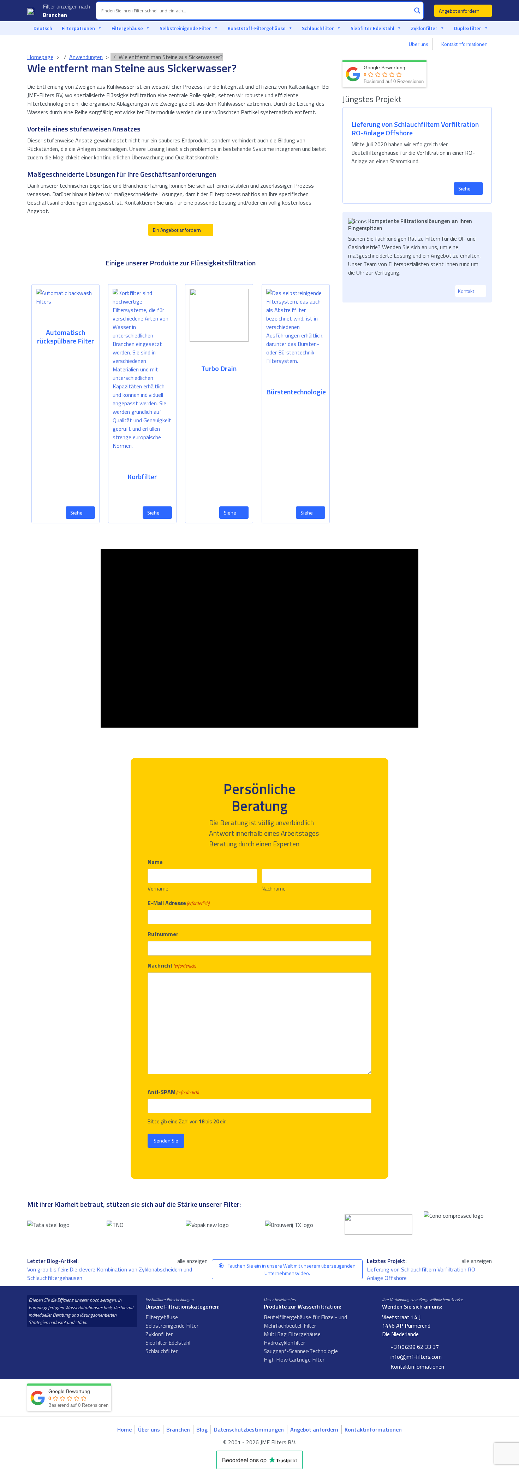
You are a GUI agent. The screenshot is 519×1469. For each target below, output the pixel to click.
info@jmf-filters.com (415, 1356)
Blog (202, 1429)
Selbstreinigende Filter (185, 28)
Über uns (418, 44)
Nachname (274, 889)
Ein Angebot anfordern (177, 230)
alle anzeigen (192, 1261)
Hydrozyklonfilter (284, 1342)
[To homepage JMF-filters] (30, 10)
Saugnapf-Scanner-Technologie (301, 1351)
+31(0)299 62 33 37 (414, 1346)
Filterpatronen (78, 28)
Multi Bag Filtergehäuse (292, 1334)
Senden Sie (166, 1140)
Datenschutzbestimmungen (249, 1429)
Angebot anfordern (460, 10)
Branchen (55, 15)
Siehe (77, 512)
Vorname (158, 889)
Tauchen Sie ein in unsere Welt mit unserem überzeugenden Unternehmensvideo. (291, 1269)
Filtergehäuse (127, 28)
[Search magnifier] (417, 11)
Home (124, 1429)
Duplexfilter (467, 28)
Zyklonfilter (424, 28)
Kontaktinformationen (464, 44)
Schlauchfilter (318, 28)
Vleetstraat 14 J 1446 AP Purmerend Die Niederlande (406, 1325)
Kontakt (466, 291)
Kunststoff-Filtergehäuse (257, 28)
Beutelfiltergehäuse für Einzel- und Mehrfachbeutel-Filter (305, 1321)
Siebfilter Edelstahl (372, 28)
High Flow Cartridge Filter (294, 1359)
